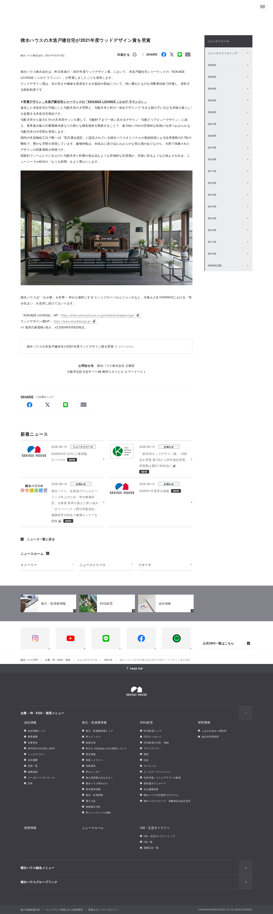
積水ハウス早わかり (97, 783)
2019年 (212, 147)
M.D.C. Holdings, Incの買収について (106, 748)
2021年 (212, 124)
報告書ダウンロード (155, 783)
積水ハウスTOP (29, 659)
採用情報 (30, 827)
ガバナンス (150, 765)
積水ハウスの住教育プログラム (161, 794)
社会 (146, 760)
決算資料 (91, 765)
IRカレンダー (93, 771)
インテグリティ (36, 754)
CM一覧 (148, 841)
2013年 (212, 218)
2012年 (212, 230)
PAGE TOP (136, 668)
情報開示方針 (93, 806)
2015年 (212, 194)
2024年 (212, 88)
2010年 (212, 253)
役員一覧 (33, 765)
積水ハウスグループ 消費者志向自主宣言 (167, 800)
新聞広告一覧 (151, 847)
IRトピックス (93, 736)
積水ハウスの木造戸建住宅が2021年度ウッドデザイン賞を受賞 (70, 346)
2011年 (212, 242)
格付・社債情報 (94, 794)
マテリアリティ (152, 748)
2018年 (212, 159)
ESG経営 (146, 722)
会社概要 (33, 760)
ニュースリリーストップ (222, 53)
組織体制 (33, 771)
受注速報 (91, 754)
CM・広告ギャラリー (155, 827)
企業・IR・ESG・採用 (57, 659)
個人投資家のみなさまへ (99, 777)
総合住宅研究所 (210, 736)
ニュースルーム (32, 553)
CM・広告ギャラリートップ (159, 836)
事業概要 (33, 736)
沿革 (30, 783)
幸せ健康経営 (151, 789)
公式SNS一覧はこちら (218, 643)
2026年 (212, 65)
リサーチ (144, 564)
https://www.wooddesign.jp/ (72, 321)
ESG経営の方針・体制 (156, 742)
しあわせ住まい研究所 (214, 730)
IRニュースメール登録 (98, 812)
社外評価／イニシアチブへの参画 (162, 777)
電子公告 (91, 800)
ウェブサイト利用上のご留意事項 (64, 909)
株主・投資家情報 (94, 722)
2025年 (212, 77)
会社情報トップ (36, 730)
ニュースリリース (92, 564)
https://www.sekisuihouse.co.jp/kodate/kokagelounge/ (98, 315)
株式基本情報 (93, 789)
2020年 (212, 136)
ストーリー (29, 564)
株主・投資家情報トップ (99, 730)
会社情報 (30, 722)
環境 (146, 754)
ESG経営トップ (152, 730)
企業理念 (33, 742)
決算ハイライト (94, 760)
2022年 (212, 112)
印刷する (123, 54)
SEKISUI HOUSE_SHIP (41, 748)
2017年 (212, 171)
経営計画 (91, 742)
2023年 (212, 100)
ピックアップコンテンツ (157, 771)
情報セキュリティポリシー (103, 909)
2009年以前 (215, 265)
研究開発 (204, 722)
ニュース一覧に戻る (40, 539)
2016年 (212, 183)
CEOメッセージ (152, 736)
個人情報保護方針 (30, 909)
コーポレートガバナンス (41, 777)
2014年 (212, 206)
